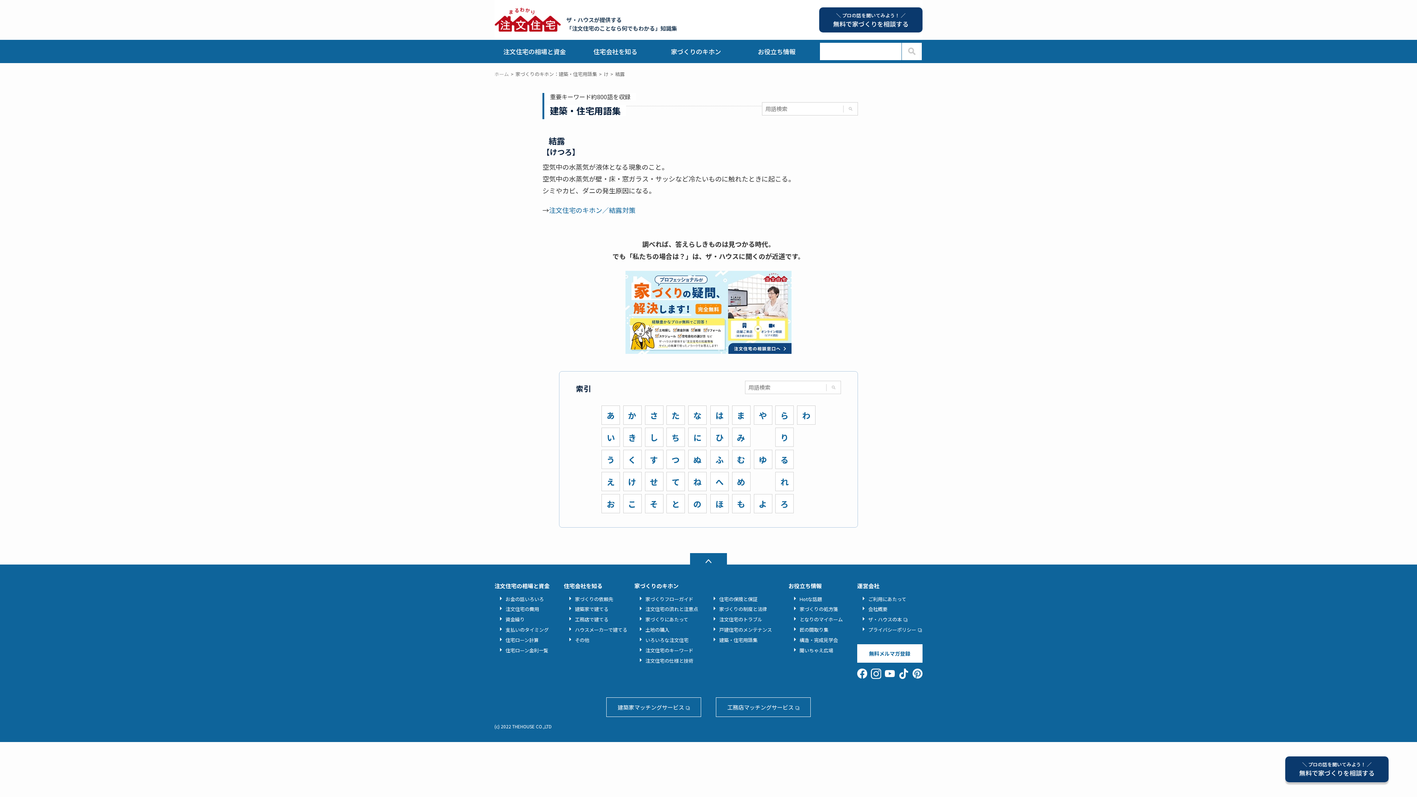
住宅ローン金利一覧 (527, 650)
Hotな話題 (811, 599)
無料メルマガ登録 (889, 653)
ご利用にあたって (887, 599)
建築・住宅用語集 (738, 640)
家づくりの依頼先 (594, 599)
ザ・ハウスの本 (885, 619)
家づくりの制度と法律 (743, 609)
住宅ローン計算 (522, 640)
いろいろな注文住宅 (667, 640)
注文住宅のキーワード (669, 650)
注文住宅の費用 (522, 609)
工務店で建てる (591, 619)
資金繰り (515, 619)
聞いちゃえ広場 (816, 650)
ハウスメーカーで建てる (601, 629)
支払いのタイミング (527, 629)
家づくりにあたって (666, 619)
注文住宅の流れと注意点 (671, 609)
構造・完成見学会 (819, 640)
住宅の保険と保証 (738, 599)
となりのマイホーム (821, 619)
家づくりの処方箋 (819, 609)
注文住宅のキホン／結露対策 (592, 210)
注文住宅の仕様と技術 (669, 660)
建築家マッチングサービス (651, 707)
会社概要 (877, 609)
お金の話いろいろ (525, 599)
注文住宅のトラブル (740, 619)
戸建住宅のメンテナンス (745, 629)
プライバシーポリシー (892, 629)
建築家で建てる (591, 609)
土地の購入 (657, 629)
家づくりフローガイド (669, 599)
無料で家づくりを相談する (1337, 769)
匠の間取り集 (814, 629)
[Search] (911, 51)
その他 (582, 640)
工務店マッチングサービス (760, 707)
